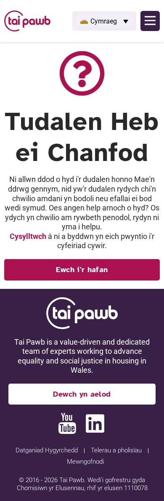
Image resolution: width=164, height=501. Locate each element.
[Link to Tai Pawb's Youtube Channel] (67, 423)
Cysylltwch (28, 236)
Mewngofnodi (85, 461)
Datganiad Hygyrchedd (47, 450)
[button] (104, 21)
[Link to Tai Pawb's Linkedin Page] (95, 423)
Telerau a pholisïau (116, 450)
